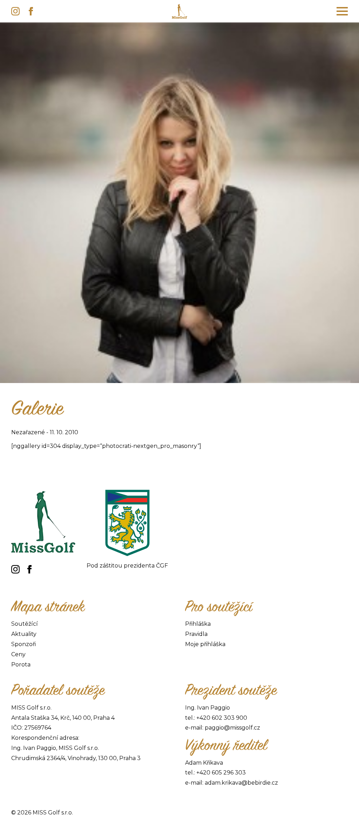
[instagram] (15, 11)
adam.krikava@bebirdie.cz (241, 782)
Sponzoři (23, 644)
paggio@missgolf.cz (232, 727)
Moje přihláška (205, 644)
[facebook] (31, 11)
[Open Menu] (342, 11)
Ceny (18, 654)
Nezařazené (28, 432)
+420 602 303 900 (221, 717)
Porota (21, 664)
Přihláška (198, 623)
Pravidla (196, 634)
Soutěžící (24, 623)
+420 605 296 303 (221, 772)
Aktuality (23, 634)
